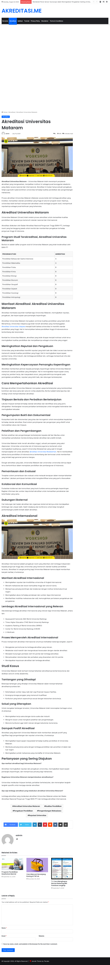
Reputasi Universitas (37, 815)
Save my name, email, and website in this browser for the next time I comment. (30, 944)
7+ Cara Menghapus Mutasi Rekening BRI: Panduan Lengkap (59, 883)
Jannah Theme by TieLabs (40, 961)
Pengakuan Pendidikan (23, 811)
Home (5, 112)
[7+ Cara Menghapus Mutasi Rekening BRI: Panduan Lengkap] (62, 868)
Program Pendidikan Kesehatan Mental (10, 873)
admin (7, 133)
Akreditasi (12, 21)
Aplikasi (20, 21)
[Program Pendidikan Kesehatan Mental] (12, 864)
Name (4, 928)
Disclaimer (44, 21)
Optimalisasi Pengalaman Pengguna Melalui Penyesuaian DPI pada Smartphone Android (62, 2)
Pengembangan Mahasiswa (49, 811)
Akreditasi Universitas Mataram (26, 806)
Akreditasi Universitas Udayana (14, 326)
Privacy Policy (35, 21)
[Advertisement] (55, 40)
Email (4, 936)
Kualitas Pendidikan (53, 806)
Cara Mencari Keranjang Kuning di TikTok (36, 875)
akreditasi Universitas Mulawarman (43, 452)
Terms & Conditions (56, 21)
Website (41, 936)
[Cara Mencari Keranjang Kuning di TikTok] (37, 865)
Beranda (5, 21)
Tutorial (26, 21)
